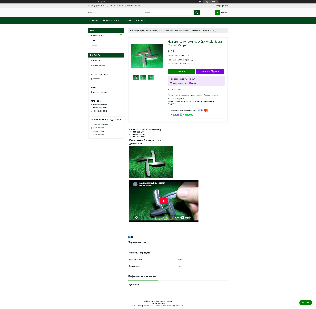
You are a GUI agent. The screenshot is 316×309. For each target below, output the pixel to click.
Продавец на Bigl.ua (158, 303)
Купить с (206, 71)
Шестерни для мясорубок (158, 30)
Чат (307, 303)
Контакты (141, 20)
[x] (132, 237)
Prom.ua (169, 301)
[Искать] (197, 12)
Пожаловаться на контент (152, 306)
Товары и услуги (111, 20)
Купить (181, 71)
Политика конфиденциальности (173, 306)
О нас (128, 20)
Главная (95, 20)
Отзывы (94, 46)
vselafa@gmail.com (100, 124)
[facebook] (129, 237)
